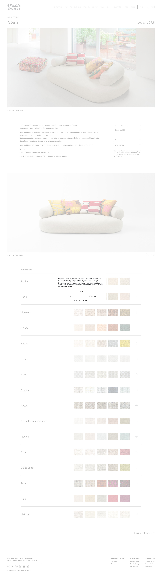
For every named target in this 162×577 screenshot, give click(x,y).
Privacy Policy (84, 300)
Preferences (92, 296)
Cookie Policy (77, 300)
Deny (69, 296)
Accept (81, 291)
